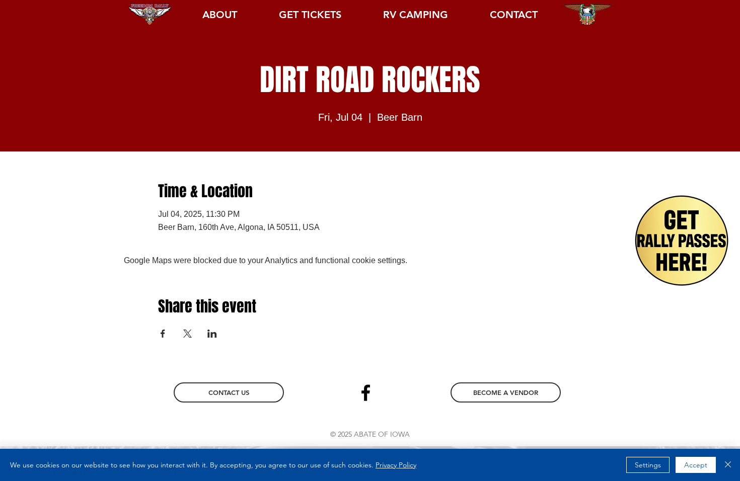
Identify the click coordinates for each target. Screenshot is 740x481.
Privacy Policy (396, 464)
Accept (695, 464)
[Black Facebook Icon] (366, 393)
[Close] (728, 465)
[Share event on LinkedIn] (212, 334)
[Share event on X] (187, 334)
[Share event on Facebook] (163, 334)
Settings (648, 464)
